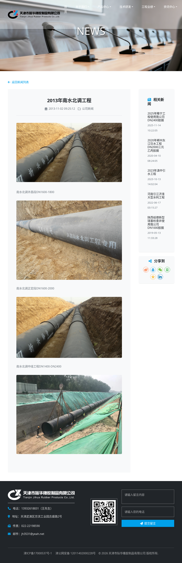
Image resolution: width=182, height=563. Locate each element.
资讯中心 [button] (169, 7)
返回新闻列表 (20, 82)
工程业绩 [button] (147, 7)
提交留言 (150, 523)
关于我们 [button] (81, 7)
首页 (65, 9)
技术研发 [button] (125, 7)
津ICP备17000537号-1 (38, 553)
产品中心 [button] (103, 7)
